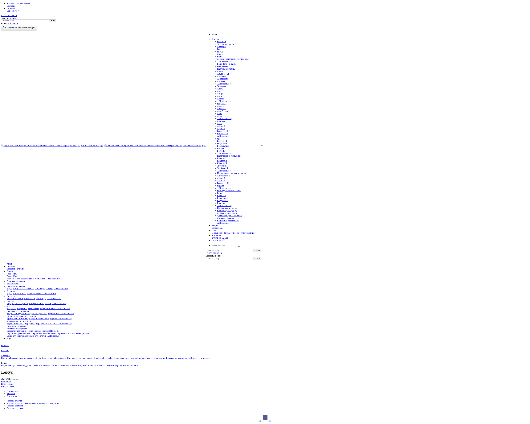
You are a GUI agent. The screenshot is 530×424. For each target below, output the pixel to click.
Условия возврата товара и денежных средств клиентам (33, 403)
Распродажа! (223, 66)
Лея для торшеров (103, 365)
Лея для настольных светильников (233, 59)
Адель (220, 71)
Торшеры (221, 86)
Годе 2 (220, 51)
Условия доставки (15, 406)
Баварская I (222, 131)
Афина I (221, 126)
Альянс (220, 96)
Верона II (221, 195)
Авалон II (221, 108)
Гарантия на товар (15, 408)
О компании (217, 233)
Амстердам (222, 79)
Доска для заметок (225, 218)
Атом (219, 113)
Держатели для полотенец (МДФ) (73, 333)
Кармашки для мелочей (228, 220)
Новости (240, 233)
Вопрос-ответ (7, 386)
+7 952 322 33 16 (9, 15)
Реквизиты (249, 233)
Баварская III (223, 183)
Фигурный (42, 365)
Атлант (220, 98)
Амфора (221, 81)
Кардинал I (222, 198)
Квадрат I (221, 158)
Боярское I (222, 141)
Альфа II (221, 94)
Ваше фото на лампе (226, 64)
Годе (219, 49)
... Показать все (224, 61)
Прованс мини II (87, 365)
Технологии (229, 233)
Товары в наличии (225, 44)
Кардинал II (222, 200)
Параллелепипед (18, 365)
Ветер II (221, 151)
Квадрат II (222, 161)
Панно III (54, 331)
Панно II (46, 331)
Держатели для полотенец (229, 215)
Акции (10, 264)
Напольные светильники (229, 156)
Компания (6, 381)
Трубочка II (222, 168)
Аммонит (221, 76)
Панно (30, 331)
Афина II (221, 128)
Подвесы (221, 103)
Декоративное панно (227, 213)
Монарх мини (118, 365)
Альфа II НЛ (223, 74)
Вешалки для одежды (227, 210)
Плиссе (128, 365)
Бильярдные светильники (229, 190)
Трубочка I (222, 166)
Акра (219, 123)
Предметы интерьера (227, 208)
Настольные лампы (226, 69)
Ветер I (220, 148)
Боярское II (222, 143)
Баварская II (222, 133)
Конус (220, 56)
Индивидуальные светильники (231, 173)
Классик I (221, 203)
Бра (218, 138)
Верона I (221, 193)
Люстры (221, 121)
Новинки (221, 41)
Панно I (37, 331)
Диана (220, 54)
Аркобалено (222, 111)
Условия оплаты (14, 401)
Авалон (220, 106)
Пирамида (6, 365)
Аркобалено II (223, 176)
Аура (219, 116)
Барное (220, 185)
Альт (219, 91)
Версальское (223, 146)
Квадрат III (222, 163)
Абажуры (221, 46)
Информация (7, 384)
